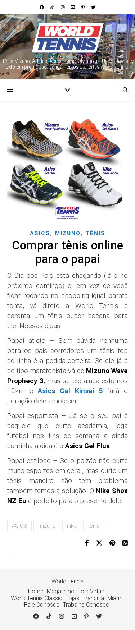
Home (36, 591)
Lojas (72, 598)
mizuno (47, 526)
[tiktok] (52, 7)
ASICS (19, 526)
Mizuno (68, 233)
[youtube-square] (73, 7)
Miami (114, 598)
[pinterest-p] (83, 7)
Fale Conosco (42, 604)
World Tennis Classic (36, 598)
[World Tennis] (68, 38)
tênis (94, 526)
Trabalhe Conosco (86, 604)
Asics (40, 233)
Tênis (95, 233)
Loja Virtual (91, 591)
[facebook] (42, 7)
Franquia (93, 598)
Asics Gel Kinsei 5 (70, 391)
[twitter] (93, 7)
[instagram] (63, 7)
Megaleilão (61, 591)
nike (72, 526)
